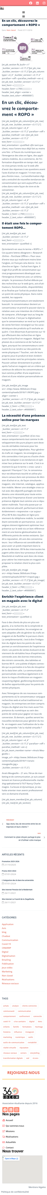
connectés (37, 1016)
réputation (24, 1047)
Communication (10, 940)
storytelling (34, 1053)
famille (16, 1027)
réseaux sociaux (10, 1053)
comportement (9, 1016)
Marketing (7, 971)
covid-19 (6, 1021)
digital (31, 1021)
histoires (7, 1032)
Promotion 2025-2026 (10, 861)
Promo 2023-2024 (9, 871)
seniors (23, 1053)
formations (27, 1027)
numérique (20, 1037)
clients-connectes (29, 1006)
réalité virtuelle (9, 1047)
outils (30, 1037)
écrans (35, 1058)
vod (27, 1058)
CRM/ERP (6, 947)
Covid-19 (6, 943)
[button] (23, 12)
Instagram (29, 1032)
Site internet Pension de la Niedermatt (17, 890)
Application (8, 924)
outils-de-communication (13, 1042)
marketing (7, 1037)
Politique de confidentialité (15, 1191)
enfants (6, 1027)
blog (4, 932)
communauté (8, 1011)
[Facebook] (31, 3)
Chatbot (6, 936)
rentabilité (32, 1042)
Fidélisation (8, 963)
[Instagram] (44, 3)
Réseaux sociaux (10, 983)
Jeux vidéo (7, 967)
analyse (15, 1006)
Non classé (11, 30)
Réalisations (8, 979)
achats (6, 1006)
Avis (4, 928)
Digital (5, 951)
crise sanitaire (20, 1021)
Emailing (6, 959)
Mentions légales (37, 1187)
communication (24, 1011)
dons (40, 1021)
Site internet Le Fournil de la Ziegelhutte (18, 899)
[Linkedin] (37, 3)
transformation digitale (13, 1058)
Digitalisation (8, 955)
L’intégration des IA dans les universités (18, 880)
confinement (24, 1016)
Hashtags (39, 1027)
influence (18, 1032)
